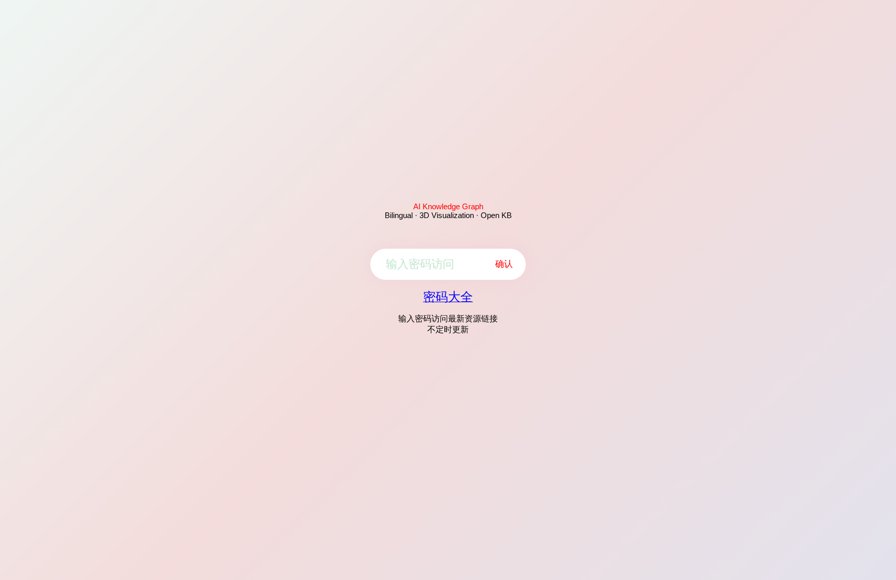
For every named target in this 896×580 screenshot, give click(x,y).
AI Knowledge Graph (448, 206)
